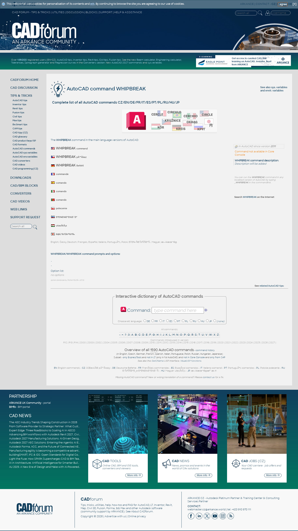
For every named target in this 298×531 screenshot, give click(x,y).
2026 (265, 342)
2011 (159, 342)
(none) (220, 321)
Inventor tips (80, 59)
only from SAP (217, 357)
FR (156, 321)
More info (132, 475)
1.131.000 (22, 59)
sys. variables (279, 87)
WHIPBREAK (249, 197)
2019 (213, 342)
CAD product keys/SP (24, 140)
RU (194, 321)
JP (210, 321)
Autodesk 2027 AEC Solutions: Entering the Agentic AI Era (45, 442)
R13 (70, 342)
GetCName (157, 361)
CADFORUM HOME (24, 80)
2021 (227, 342)
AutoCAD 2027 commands (126, 62)
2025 (257, 342)
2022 (235, 342)
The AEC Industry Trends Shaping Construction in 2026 (43, 422)
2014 (179, 342)
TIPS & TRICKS (21, 95)
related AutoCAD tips (271, 285)
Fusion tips (115, 59)
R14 (76, 342)
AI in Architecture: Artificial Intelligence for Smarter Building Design (50, 463)
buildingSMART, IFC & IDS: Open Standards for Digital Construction (50, 454)
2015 (186, 342)
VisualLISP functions (190, 361)
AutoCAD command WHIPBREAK (105, 89)
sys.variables (155, 62)
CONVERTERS (20, 193)
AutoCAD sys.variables (25, 152)
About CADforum (142, 511)
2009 (145, 342)
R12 (65, 342)
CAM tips (17, 128)
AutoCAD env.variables (25, 156)
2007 (129, 342)
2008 (137, 342)
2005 (114, 342)
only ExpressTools (132, 357)
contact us (208, 377)
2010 (152, 342)
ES (170, 321)
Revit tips (93, 59)
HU (202, 321)
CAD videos (19, 164)
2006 (122, 342)
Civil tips (103, 59)
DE (148, 321)
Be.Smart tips (20, 124)
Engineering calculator (168, 59)
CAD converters (21, 160)
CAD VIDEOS (20, 201)
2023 (242, 342)
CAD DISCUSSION (24, 88)
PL (186, 321)
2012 (165, 342)
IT (164, 321)
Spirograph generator (37, 62)
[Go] (206, 310)
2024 (250, 342)
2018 (206, 342)
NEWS (180, 461)
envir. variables (274, 90)
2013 (172, 342)
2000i (90, 342)
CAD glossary (20, 136)
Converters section (94, 62)
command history (205, 350)
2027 (272, 342)
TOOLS (111, 461)
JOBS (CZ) (253, 461)
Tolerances (17, 62)
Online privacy (137, 516)
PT (178, 321)
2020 (221, 342)
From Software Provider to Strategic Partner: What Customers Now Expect (55, 426)
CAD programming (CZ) (25, 168)
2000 (82, 342)
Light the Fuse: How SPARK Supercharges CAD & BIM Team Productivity (53, 458)
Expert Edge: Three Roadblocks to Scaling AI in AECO (42, 430)
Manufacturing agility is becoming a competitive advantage (46, 450)
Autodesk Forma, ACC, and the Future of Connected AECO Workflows (52, 446)
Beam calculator (146, 59)
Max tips (17, 120)
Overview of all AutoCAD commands (159, 350)
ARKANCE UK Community (25, 403)
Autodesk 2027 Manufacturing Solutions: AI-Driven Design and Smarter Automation (60, 438)
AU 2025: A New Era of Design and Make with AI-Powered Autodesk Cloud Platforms (60, 467)
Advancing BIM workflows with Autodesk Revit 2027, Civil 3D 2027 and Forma (56, 434)
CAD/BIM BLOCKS (24, 185)
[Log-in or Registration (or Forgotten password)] (267, 15)
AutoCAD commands (24, 148)
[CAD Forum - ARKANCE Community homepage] (44, 43)
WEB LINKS (18, 209)
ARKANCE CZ (196, 498)
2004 (106, 342)
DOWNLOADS (20, 178)
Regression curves (65, 62)
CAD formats (20, 144)
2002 (99, 342)
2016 (192, 342)
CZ (83, 367)
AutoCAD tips (64, 59)
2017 (199, 342)
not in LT (151, 357)
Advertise (111, 516)
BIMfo (12, 407)
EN (55, 367)
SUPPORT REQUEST (25, 217)
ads (92, 3)
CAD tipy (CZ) (20, 132)
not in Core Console (194, 357)
